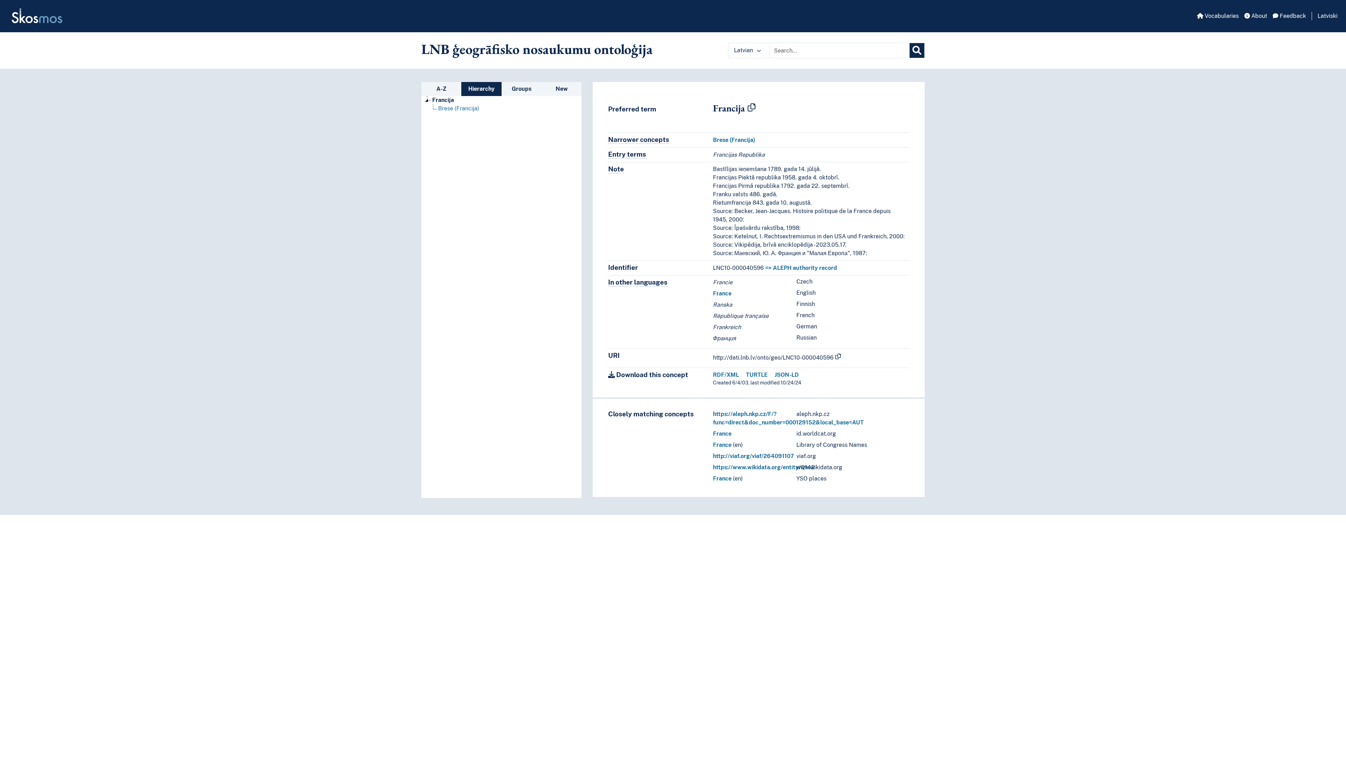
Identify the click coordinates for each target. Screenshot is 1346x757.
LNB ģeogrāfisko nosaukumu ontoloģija (537, 49)
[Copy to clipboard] (751, 108)
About (1258, 16)
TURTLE (757, 374)
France (722, 293)
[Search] (917, 50)
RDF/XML (726, 374)
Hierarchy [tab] (481, 89)
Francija (443, 100)
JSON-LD (787, 374)
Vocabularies (1221, 16)
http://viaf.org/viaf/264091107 (753, 456)
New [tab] (562, 89)
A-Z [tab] (441, 89)
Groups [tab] (521, 89)
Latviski (1328, 16)
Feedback (1292, 16)
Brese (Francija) (458, 108)
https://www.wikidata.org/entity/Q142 (764, 467)
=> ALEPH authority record (801, 268)
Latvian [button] (744, 50)
